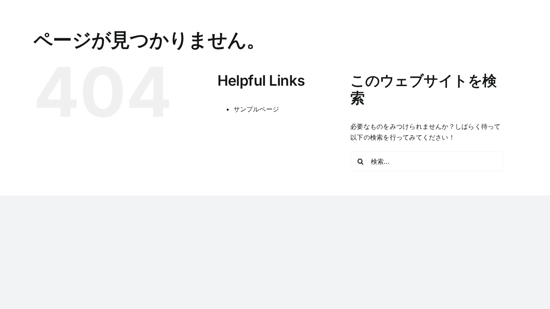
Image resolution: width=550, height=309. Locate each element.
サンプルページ (256, 109)
